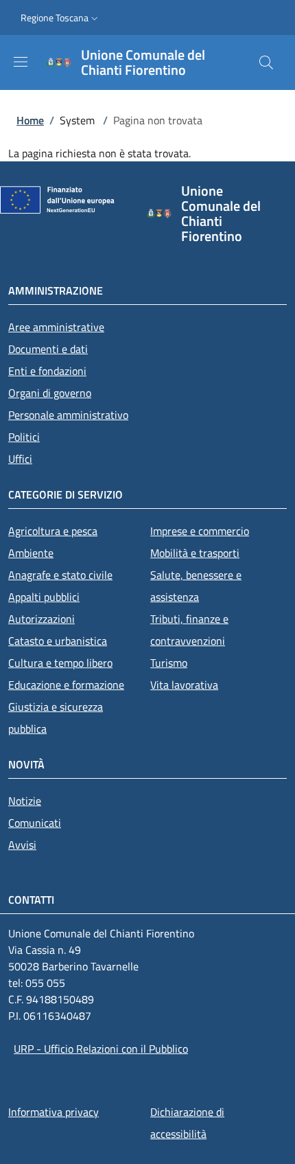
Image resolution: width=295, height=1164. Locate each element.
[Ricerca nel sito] (266, 62)
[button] (61, 18)
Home (30, 120)
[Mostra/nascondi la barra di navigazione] (20, 62)
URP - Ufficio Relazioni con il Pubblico (101, 1048)
